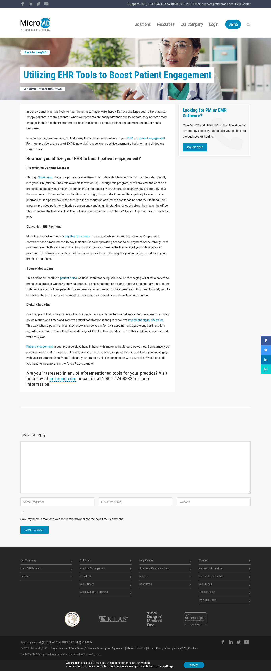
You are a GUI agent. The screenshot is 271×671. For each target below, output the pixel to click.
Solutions (143, 24)
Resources (166, 24)
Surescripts (45, 177)
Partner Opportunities (211, 576)
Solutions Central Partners (154, 568)
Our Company (192, 24)
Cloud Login (206, 584)
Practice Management (92, 568)
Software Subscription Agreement (104, 648)
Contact (204, 560)
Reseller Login (207, 592)
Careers (24, 576)
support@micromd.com (217, 4)
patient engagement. (152, 138)
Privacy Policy (155, 648)
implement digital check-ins (146, 320)
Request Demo (195, 147)
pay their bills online (77, 236)
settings (168, 666)
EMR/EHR (85, 576)
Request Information (211, 568)
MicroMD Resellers (31, 568)
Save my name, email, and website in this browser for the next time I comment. (71, 519)
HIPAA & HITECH (135, 648)
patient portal (68, 278)
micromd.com (62, 378)
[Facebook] (22, 4)
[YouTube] (46, 4)
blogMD (143, 576)
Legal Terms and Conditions (67, 648)
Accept (193, 665)
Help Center (243, 4)
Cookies (193, 648)
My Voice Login (207, 600)
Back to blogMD (35, 52)
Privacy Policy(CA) (175, 648)
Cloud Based (87, 584)
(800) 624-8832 (150, 4)
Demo (233, 24)
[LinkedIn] (30, 4)
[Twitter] (38, 4)
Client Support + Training (94, 592)
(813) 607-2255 (181, 4)
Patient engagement (39, 346)
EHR (130, 138)
